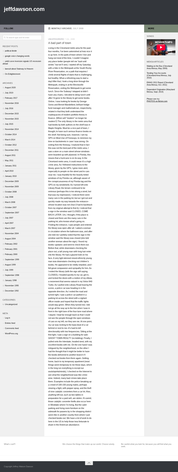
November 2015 (12, 119)
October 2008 (11, 192)
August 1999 (10, 265)
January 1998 (11, 280)
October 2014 (11, 134)
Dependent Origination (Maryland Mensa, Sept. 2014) (161, 90)
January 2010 (11, 176)
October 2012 (11, 145)
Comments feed (12, 328)
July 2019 (9, 93)
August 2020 (10, 87)
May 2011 (9, 160)
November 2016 (12, 103)
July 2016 (9, 108)
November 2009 (12, 186)
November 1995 (12, 285)
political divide (11, 51)
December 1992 (12, 291)
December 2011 (12, 150)
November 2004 (12, 233)
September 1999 (12, 259)
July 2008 (9, 197)
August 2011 (10, 155)
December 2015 (12, 113)
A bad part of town (59, 43)
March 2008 (10, 202)
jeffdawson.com (24, 9)
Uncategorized (56, 39)
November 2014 (12, 129)
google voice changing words (17, 56)
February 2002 (11, 244)
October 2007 (11, 207)
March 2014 (10, 139)
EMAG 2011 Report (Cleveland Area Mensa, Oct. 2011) (160, 83)
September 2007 (12, 212)
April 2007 (9, 223)
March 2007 (10, 228)
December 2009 (12, 181)
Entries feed (10, 323)
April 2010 (9, 171)
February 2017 (11, 98)
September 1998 (12, 275)
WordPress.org (11, 333)
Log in (7, 318)
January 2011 (10, 166)
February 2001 (11, 249)
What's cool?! (9, 444)
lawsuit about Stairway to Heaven (19, 69)
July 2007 (9, 218)
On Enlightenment (12, 74)
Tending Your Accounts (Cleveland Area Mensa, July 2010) (159, 75)
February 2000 (11, 254)
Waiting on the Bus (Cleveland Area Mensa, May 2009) (159, 67)
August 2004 (10, 238)
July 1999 (9, 270)
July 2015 (9, 124)
